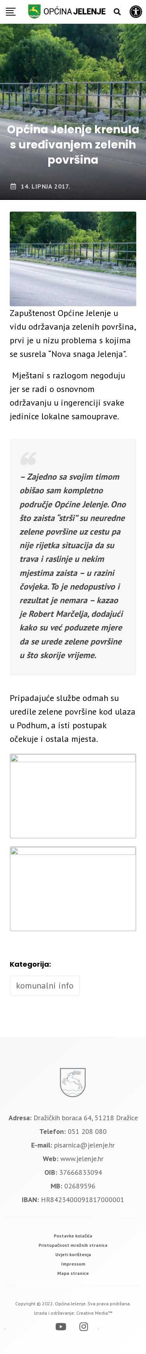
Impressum (73, 1264)
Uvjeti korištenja (73, 1254)
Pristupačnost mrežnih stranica (73, 1245)
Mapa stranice (73, 1273)
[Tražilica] (117, 11)
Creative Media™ (94, 1313)
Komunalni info (45, 985)
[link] (73, 1236)
